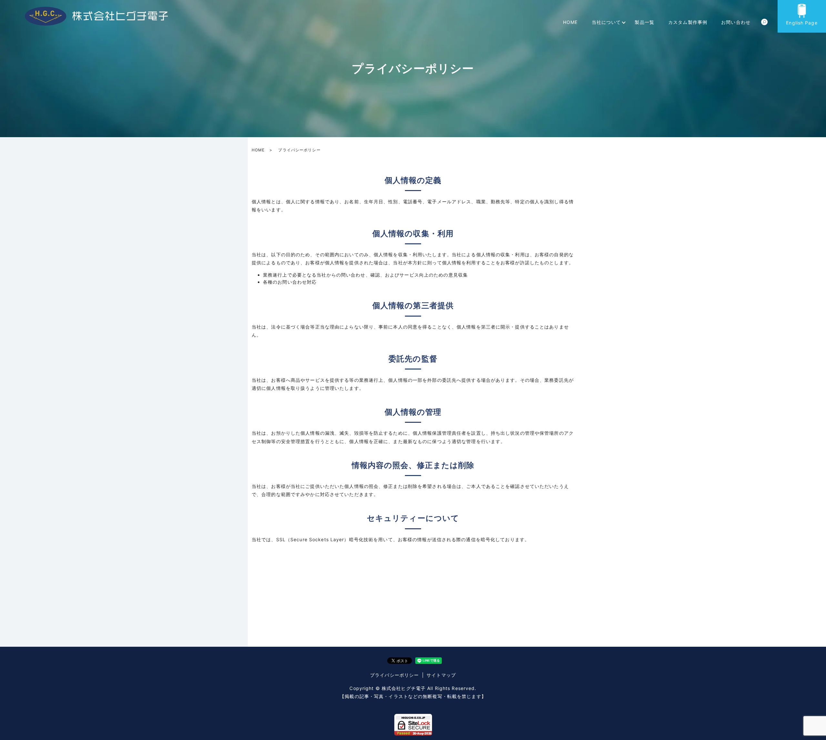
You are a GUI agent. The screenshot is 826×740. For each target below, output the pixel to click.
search (764, 22)
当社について (606, 22)
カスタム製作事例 (687, 22)
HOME (570, 22)
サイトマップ (441, 675)
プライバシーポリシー (394, 675)
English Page (801, 22)
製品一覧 (644, 22)
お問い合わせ (735, 22)
